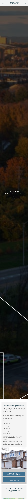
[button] (3, 458)
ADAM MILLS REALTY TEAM (14, 3)
